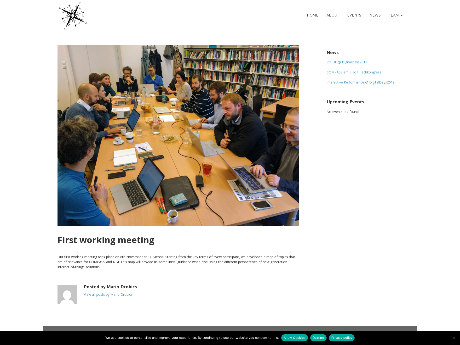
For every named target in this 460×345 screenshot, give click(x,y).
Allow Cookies (294, 337)
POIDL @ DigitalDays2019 (347, 62)
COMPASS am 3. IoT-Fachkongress (354, 72)
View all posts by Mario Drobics (108, 294)
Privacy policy (341, 337)
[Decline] (454, 337)
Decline (318, 337)
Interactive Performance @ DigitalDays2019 (361, 82)
